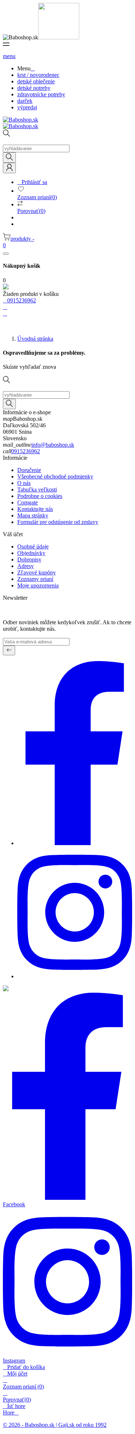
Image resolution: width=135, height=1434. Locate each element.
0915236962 (25, 451)
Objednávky (31, 553)
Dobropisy (29, 559)
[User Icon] (9, 168)
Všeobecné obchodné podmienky (55, 476)
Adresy (25, 566)
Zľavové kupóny (36, 572)
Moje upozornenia (38, 585)
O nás (24, 483)
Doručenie (29, 470)
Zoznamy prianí (35, 579)
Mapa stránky (32, 515)
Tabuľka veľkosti (37, 489)
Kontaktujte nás (35, 509)
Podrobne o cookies (39, 496)
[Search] (9, 157)
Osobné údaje (33, 546)
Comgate (27, 502)
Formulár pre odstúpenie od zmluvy (57, 522)
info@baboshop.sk (52, 445)
